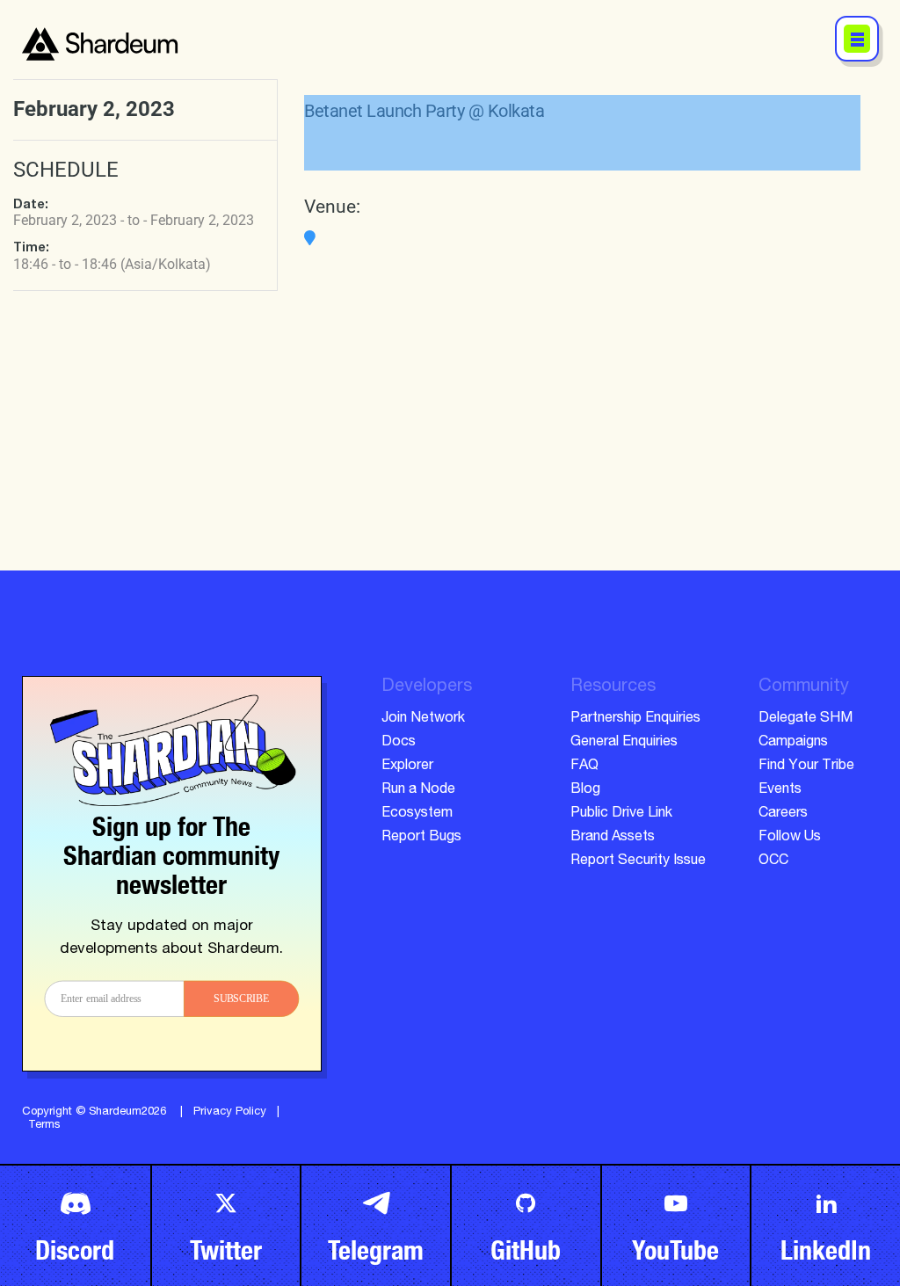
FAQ (584, 766)
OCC (773, 861)
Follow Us (789, 838)
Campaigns (793, 743)
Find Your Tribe (806, 766)
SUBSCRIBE (241, 998)
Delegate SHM (805, 719)
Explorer (407, 766)
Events (780, 790)
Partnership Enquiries (635, 719)
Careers (783, 814)
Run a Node (418, 790)
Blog (585, 790)
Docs (398, 743)
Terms (44, 1125)
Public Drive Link (621, 814)
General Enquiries (624, 743)
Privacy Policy (229, 1112)
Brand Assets (612, 838)
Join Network (423, 719)
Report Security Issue (638, 861)
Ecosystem (417, 814)
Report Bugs (421, 838)
